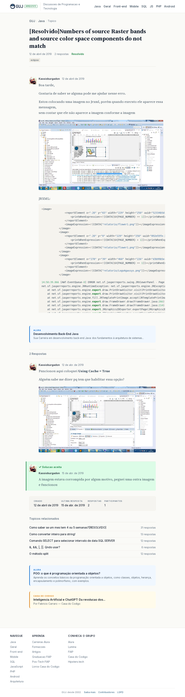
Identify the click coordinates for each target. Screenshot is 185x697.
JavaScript (16, 666)
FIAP (70, 651)
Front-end (16, 651)
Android (169, 6)
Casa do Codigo (78, 656)
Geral (107, 6)
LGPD (120, 692)
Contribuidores (106, 692)
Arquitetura (16, 681)
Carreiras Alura (41, 641)
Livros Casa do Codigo (45, 666)
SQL (144, 6)
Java (97, 6)
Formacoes (38, 646)
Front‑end (120, 6)
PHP (158, 6)
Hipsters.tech (76, 661)
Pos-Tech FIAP (41, 661)
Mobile (134, 6)
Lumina (72, 646)
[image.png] (101, 190)
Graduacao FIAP (41, 656)
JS (151, 6)
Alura (71, 641)
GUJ (32, 21)
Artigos (36, 651)
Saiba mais (90, 692)
